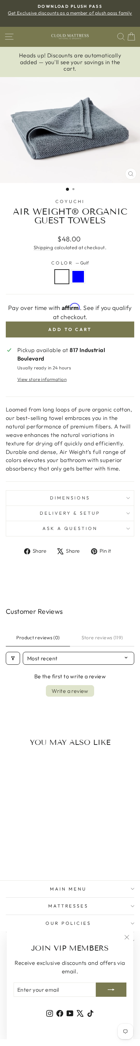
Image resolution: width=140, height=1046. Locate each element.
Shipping (43, 247)
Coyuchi (70, 201)
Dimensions (70, 497)
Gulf (62, 276)
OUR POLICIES (68, 923)
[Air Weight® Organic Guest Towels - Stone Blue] (34, 856)
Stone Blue (78, 276)
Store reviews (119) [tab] (102, 638)
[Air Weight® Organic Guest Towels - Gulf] (26, 856)
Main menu (68, 889)
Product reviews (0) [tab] (38, 638)
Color (70, 262)
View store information (42, 379)
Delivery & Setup (70, 513)
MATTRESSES (68, 906)
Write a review (70, 690)
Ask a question (70, 528)
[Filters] (13, 658)
